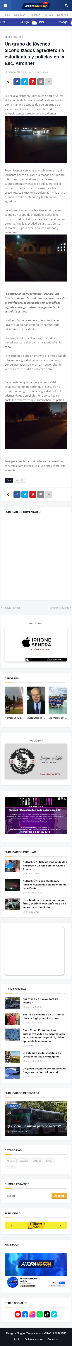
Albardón (35, 14)
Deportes (62, 14)
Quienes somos (34, 1339)
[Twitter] (24, 81)
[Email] (40, 81)
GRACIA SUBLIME (55, 1333)
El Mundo (37, 1161)
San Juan (19, 14)
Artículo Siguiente (59, 607)
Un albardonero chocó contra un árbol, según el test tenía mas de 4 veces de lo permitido (44, 904)
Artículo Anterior (11, 607)
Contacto (52, 1339)
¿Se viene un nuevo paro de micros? (40, 1000)
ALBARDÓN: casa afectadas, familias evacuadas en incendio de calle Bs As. (44, 884)
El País (49, 14)
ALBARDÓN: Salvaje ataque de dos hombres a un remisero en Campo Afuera (45, 865)
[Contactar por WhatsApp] (36, 643)
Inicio (7, 14)
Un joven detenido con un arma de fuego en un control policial (44, 1070)
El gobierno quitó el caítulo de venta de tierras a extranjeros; (42, 1054)
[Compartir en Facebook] (16, 81)
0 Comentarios (40, 72)
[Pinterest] (32, 81)
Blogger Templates (27, 1333)
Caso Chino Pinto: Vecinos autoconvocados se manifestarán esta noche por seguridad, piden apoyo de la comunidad (44, 1036)
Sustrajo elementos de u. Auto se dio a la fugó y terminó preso (43, 1016)
